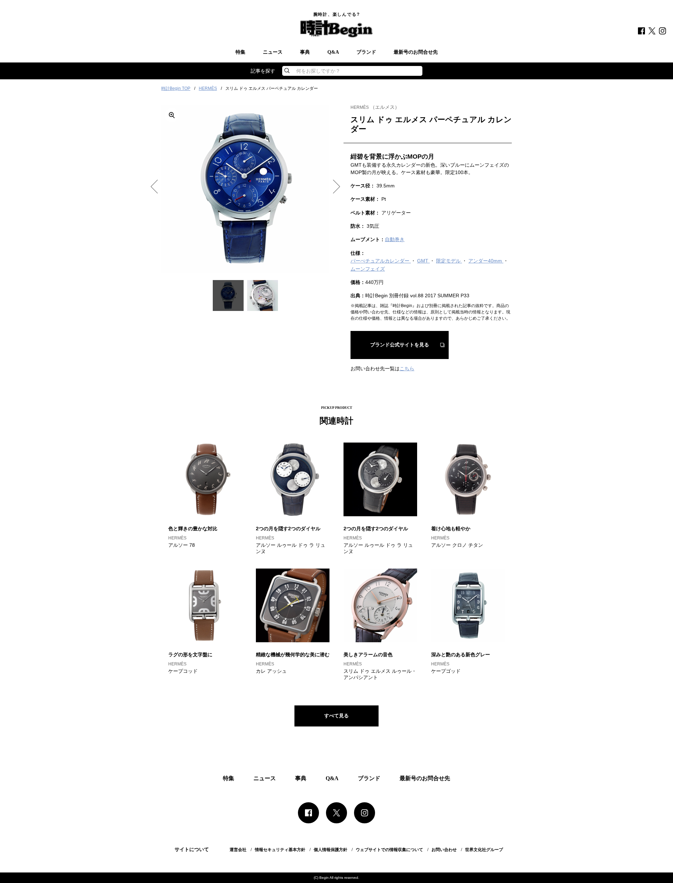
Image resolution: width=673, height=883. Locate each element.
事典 (305, 52)
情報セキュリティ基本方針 (280, 849)
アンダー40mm (485, 261)
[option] (245, 189)
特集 (240, 52)
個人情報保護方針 (330, 849)
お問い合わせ (444, 849)
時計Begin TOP (175, 88)
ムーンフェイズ (368, 269)
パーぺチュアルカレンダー (381, 261)
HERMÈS (208, 88)
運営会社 (238, 849)
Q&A (333, 52)
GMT (423, 261)
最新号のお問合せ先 (416, 52)
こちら (407, 368)
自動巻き (395, 239)
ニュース (273, 52)
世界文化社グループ (484, 849)
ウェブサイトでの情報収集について (389, 849)
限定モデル (449, 261)
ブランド (366, 52)
